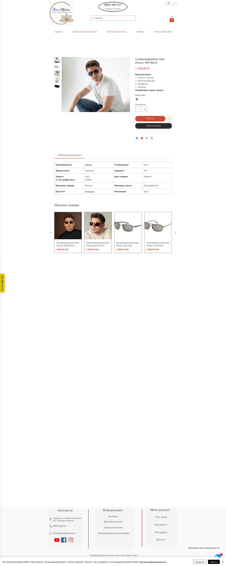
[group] (113, 232)
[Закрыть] (222, 562)
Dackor (88, 165)
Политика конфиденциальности (152, 561)
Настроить (199, 561)
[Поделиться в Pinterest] (141, 138)
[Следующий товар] (175, 232)
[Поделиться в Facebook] (137, 138)
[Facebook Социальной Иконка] (63, 471)
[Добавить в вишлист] (169, 118)
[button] (113, 8)
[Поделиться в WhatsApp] (146, 138)
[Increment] (145, 109)
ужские (90, 191)
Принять (213, 561)
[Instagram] (70, 471)
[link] (69, 155)
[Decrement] (137, 109)
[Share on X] (151, 138)
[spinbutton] (141, 109)
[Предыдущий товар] (50, 232)
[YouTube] (56, 471)
